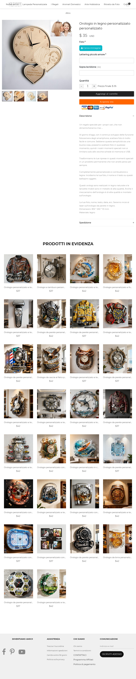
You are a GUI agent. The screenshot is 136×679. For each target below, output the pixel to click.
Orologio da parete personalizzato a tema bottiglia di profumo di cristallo (117, 467)
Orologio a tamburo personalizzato (51, 287)
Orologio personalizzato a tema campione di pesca (51, 512)
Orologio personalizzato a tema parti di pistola (51, 422)
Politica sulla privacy (56, 659)
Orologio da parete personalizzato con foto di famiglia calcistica (18, 602)
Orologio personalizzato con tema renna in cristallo (51, 467)
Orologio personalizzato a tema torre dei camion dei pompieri (18, 467)
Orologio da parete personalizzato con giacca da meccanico (117, 422)
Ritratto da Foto (112, 4)
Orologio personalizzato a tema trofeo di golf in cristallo (51, 602)
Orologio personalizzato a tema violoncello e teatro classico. (18, 422)
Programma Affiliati (83, 659)
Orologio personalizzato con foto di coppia (51, 557)
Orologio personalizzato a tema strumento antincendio (117, 332)
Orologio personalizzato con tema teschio (18, 512)
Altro (68, 13)
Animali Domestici (71, 4)
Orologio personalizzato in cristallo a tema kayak (84, 467)
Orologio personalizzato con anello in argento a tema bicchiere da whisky (84, 512)
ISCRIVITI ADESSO (112, 654)
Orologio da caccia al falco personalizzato (51, 377)
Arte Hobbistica (92, 4)
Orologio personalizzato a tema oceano (84, 422)
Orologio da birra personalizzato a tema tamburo (117, 557)
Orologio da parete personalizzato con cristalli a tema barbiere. (18, 377)
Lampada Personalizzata (34, 4)
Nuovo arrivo (12, 4)
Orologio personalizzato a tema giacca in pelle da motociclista (18, 287)
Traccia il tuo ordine (55, 646)
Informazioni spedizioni (57, 650)
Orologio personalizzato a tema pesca (84, 287)
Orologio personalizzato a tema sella (84, 377)
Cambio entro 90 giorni (57, 655)
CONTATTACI (79, 655)
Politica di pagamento (84, 664)
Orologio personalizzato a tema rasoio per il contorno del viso (18, 332)
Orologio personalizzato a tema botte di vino (117, 512)
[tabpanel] (37, 55)
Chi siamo (77, 646)
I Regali (54, 4)
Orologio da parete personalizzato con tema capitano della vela (117, 377)
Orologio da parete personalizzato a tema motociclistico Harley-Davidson (84, 557)
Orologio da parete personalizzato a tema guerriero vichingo (51, 332)
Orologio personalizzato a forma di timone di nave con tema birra (117, 287)
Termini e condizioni (82, 650)
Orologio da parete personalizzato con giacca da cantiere (84, 332)
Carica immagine (92, 48)
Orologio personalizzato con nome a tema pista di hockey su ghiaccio (18, 557)
